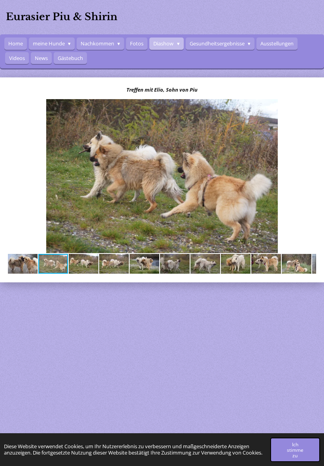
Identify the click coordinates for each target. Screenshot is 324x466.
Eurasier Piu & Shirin (61, 17)
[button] (309, 106)
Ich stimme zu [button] (295, 449)
